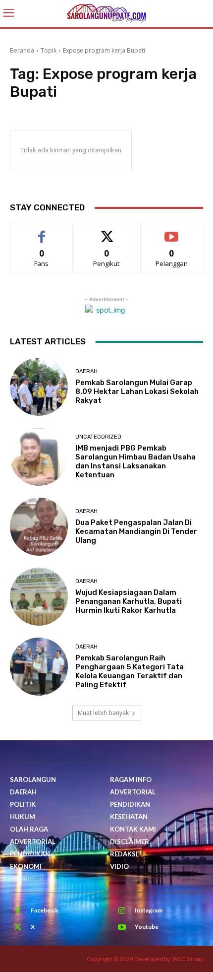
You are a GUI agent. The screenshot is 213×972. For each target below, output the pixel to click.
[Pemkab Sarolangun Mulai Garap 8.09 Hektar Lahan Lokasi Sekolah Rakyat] (39, 387)
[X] (18, 927)
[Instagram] (122, 911)
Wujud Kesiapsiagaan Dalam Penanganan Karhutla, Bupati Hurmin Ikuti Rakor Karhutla (128, 601)
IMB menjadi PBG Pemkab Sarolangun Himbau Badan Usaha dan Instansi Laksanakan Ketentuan (135, 461)
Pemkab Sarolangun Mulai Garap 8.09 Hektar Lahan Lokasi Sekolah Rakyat (137, 391)
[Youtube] (122, 927)
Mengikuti (106, 231)
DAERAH (86, 371)
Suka (42, 231)
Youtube (147, 926)
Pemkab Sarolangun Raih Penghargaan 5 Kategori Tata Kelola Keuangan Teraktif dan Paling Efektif (129, 671)
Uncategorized (98, 437)
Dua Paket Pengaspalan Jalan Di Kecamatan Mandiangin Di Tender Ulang (136, 531)
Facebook (44, 910)
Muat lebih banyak (103, 713)
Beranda (22, 50)
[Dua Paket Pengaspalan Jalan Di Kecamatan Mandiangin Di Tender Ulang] (39, 527)
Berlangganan (172, 231)
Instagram (148, 910)
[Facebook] (18, 911)
